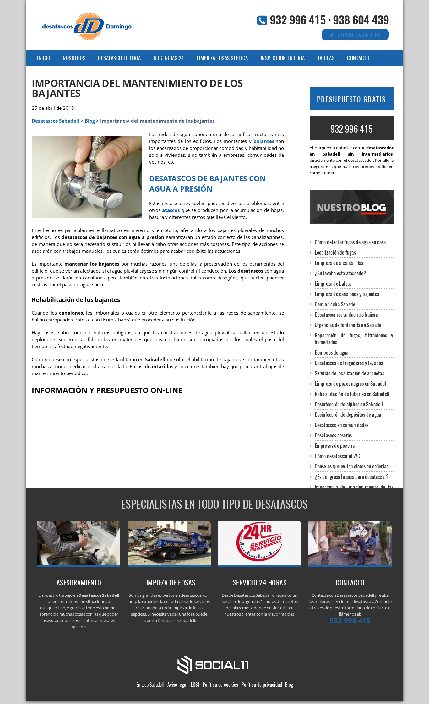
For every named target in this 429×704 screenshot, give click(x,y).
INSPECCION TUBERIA (283, 58)
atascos (171, 210)
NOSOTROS (74, 58)
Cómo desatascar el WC (337, 456)
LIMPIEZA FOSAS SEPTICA (222, 58)
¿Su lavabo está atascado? (340, 273)
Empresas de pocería (335, 445)
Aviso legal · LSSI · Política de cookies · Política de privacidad (224, 684)
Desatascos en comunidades (342, 425)
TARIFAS (326, 58)
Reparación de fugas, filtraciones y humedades (354, 338)
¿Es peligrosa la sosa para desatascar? (352, 476)
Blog (90, 121)
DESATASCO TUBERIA (119, 58)
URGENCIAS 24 (169, 58)
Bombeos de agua (332, 352)
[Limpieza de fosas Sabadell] (169, 565)
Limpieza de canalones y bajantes (347, 294)
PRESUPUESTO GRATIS (351, 99)
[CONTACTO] (350, 565)
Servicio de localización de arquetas (349, 373)
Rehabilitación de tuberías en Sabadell (352, 394)
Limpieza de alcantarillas (339, 263)
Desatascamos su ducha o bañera (346, 314)
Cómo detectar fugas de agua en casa (350, 242)
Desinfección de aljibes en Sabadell (349, 404)
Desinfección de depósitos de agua (348, 414)
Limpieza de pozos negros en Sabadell (351, 383)
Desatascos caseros (333, 435)
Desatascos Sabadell (55, 121)
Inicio (43, 58)
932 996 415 (298, 19)
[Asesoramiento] (79, 565)
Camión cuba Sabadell (336, 304)
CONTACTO (358, 58)
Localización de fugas (335, 252)
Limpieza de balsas (333, 283)
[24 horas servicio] (259, 565)
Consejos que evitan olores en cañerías (351, 466)
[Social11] (214, 664)
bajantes (263, 141)
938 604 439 (361, 19)
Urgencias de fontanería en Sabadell (349, 325)
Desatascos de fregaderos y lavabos (349, 363)
